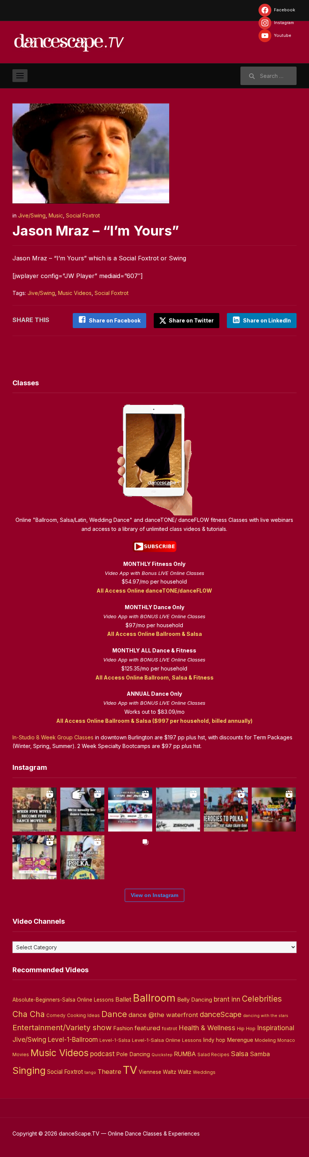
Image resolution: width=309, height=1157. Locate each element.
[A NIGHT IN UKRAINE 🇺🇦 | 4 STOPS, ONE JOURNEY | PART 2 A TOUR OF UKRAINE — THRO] (130, 810)
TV (130, 1069)
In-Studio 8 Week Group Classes (52, 737)
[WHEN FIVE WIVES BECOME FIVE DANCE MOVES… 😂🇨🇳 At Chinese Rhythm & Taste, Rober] (34, 810)
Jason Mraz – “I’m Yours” (95, 230)
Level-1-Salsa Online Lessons (167, 1040)
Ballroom (154, 998)
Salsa (239, 1053)
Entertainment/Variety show (62, 1027)
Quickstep (162, 1054)
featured (147, 1028)
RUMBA (185, 1054)
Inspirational (275, 1028)
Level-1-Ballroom (73, 1039)
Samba (260, 1054)
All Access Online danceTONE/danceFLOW (154, 590)
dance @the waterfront (163, 1015)
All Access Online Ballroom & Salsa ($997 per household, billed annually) (154, 721)
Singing (29, 1070)
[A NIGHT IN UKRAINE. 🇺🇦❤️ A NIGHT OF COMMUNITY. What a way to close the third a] (274, 810)
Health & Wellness (207, 1027)
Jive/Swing (32, 215)
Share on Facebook (115, 320)
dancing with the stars (265, 1015)
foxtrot (169, 1028)
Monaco (286, 1040)
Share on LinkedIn (267, 320)
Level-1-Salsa (114, 1040)
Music (56, 215)
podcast (102, 1054)
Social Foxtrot (83, 215)
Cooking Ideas (83, 1015)
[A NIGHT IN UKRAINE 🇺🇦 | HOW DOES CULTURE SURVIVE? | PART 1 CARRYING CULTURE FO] (178, 810)
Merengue (240, 1040)
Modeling (265, 1040)
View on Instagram (154, 895)
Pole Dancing (133, 1054)
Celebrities (262, 998)
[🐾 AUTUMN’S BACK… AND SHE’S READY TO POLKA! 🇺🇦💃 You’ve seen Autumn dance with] (82, 857)
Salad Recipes (213, 1054)
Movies (20, 1054)
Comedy (56, 1015)
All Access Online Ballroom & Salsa (154, 634)
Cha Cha (28, 1014)
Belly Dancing (194, 999)
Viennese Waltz (157, 1072)
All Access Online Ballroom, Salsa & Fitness (154, 677)
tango (90, 1072)
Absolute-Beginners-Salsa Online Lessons (63, 1000)
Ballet (123, 999)
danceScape (221, 1014)
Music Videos (75, 293)
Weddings (204, 1072)
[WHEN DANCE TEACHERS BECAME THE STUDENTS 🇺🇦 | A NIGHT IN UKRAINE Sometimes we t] (82, 810)
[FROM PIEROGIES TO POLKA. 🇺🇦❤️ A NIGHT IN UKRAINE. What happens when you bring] (226, 810)
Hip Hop (246, 1028)
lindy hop (214, 1040)
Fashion (123, 1028)
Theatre (109, 1071)
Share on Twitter (191, 320)
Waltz (184, 1072)
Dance (114, 1014)
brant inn (227, 999)
